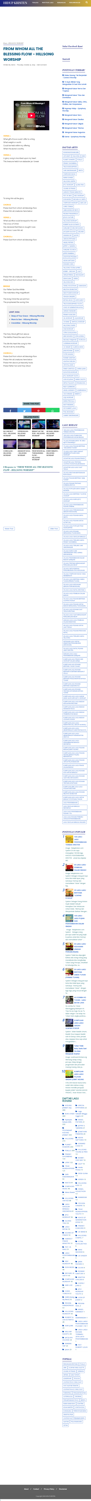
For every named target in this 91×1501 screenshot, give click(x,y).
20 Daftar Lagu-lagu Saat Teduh (72, 468)
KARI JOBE (66, 228)
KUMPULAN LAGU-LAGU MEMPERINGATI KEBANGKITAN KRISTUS (73, 735)
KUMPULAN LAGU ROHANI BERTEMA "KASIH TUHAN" (71, 665)
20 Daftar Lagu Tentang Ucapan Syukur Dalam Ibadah (74, 463)
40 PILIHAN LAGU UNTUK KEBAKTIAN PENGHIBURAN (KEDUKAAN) (72, 643)
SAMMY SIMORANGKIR (70, 415)
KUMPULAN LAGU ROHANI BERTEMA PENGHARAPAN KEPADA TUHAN (74, 678)
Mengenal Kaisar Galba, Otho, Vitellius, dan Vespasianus (74, 103)
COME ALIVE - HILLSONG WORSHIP (8, 453)
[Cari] (87, 2)
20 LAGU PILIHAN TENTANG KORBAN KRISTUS (72, 484)
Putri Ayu (82, 340)
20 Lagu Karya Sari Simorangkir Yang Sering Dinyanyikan (72, 552)
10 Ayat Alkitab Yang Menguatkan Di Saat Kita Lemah (74, 83)
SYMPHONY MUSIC (69, 174)
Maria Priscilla (68, 401)
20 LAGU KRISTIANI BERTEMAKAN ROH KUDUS (74, 473)
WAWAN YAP (67, 235)
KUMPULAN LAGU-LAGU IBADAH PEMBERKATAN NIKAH (73, 713)
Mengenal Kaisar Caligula (73, 123)
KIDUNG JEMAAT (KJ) (67, 1106)
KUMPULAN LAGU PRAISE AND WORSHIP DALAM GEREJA (73, 660)
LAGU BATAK (65, 1228)
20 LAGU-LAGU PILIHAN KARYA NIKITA (73, 516)
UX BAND (66, 322)
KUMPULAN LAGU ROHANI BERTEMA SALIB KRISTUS (71, 685)
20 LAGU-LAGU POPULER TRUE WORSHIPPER (73, 527)
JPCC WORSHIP (68, 185)
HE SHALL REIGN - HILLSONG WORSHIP (53, 433)
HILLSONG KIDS (68, 282)
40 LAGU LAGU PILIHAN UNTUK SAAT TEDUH (73, 626)
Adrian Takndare (69, 311)
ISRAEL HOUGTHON (69, 286)
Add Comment (42, 65)
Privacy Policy (49, 1489)
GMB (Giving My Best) (70, 210)
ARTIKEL (66, 1375)
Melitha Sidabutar (70, 289)
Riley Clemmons (69, 387)
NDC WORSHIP (79, 196)
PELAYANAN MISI (76, 1422)
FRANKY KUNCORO (69, 315)
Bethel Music (68, 300)
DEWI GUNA (67, 278)
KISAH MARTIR (68, 1407)
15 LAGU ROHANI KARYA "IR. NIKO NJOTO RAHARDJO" (74, 441)
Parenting (67, 1393)
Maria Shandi (68, 178)
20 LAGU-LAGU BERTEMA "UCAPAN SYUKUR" (74, 495)
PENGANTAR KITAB (79, 1393)
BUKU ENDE (70, 1114)
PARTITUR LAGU (47, 2)
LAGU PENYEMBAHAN (70, 803)
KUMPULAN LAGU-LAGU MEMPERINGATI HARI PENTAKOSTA (74, 729)
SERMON (81, 1371)
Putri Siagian (68, 354)
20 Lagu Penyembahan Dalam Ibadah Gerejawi (73, 559)
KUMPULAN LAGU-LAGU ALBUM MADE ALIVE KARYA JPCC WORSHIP (74, 697)
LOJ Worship (79, 318)
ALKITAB (66, 1422)
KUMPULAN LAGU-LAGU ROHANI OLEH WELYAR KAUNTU (74, 777)
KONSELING (67, 1411)
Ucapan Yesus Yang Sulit (72, 1382)
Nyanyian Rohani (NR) (71, 152)
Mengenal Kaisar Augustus (74, 132)
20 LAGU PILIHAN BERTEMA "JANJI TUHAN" (74, 479)
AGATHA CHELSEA (69, 361)
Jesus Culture (68, 217)
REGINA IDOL (81, 383)
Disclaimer (63, 1489)
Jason (76, 235)
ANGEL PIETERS (68, 242)
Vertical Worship (78, 322)
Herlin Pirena (68, 275)
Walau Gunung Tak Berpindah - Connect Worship (74, 76)
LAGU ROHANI (47, 8)
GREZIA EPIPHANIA (69, 239)
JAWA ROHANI (67, 351)
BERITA (83, 1400)
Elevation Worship (70, 372)
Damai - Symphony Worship (74, 136)
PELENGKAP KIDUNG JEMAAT (67, 1132)
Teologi (77, 1378)
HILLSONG (76, 156)
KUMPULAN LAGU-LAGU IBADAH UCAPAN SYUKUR (73, 718)
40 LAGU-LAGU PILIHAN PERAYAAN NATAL (74, 631)
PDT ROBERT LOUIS (69, 408)
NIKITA (81, 170)
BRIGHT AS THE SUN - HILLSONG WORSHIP (38, 433)
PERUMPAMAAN (74, 2)
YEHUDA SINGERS (69, 297)
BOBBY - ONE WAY (69, 271)
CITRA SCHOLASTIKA (70, 333)
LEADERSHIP (67, 1378)
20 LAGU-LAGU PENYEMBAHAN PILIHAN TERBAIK (73, 505)
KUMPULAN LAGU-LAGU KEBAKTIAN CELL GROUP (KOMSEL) (74, 724)
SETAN (65, 1425)
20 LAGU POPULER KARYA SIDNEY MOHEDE (74, 489)
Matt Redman (68, 405)
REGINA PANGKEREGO (70, 214)
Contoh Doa (79, 1407)
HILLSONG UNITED (69, 181)
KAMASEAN (82, 286)
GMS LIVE (83, 203)
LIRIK (67, 1162)
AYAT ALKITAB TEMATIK (70, 1386)
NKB (83, 156)
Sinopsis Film (68, 1414)
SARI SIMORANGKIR (69, 170)
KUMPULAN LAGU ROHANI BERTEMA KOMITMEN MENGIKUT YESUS (74, 671)
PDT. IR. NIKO (67, 196)
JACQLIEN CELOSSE (69, 232)
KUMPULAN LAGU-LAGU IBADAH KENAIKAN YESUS (73, 708)
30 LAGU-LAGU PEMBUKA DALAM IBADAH (74, 594)
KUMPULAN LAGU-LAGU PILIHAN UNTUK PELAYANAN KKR (73, 761)
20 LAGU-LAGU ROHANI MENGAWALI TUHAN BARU (72, 532)
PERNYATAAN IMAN (79, 1411)
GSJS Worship (68, 397)
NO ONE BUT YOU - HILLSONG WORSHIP (9, 433)
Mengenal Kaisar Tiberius (74, 128)
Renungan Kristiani (70, 1364)
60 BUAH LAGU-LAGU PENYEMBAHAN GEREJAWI (71, 655)
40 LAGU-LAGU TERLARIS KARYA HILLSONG (73, 637)
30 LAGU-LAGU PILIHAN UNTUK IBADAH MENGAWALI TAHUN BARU (74, 605)
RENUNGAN (61, 2)
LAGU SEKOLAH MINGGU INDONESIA (71, 807)
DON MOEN (67, 199)
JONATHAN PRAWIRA (70, 257)
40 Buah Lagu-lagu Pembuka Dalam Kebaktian (73, 621)
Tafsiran (78, 1396)
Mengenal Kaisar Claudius (74, 119)
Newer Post (9, 529)
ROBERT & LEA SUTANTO (71, 224)
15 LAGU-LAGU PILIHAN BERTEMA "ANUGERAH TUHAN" (74, 447)
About (26, 1489)
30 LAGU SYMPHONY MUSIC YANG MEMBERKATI (74, 575)
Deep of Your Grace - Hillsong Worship (27, 316)
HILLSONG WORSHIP (70, 221)
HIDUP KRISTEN (15, 3)
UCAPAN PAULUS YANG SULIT (73, 1389)
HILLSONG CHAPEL (69, 325)
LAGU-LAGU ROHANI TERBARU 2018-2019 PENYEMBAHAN (73, 818)
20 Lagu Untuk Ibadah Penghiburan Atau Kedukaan (74, 569)
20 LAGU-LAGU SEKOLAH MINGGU (74, 537)
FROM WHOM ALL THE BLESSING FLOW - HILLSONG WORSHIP (38, 455)
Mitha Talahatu (69, 383)
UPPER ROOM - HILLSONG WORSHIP (23, 433)
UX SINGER (67, 347)
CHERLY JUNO (81, 369)
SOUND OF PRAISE (69, 188)
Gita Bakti (67, 156)
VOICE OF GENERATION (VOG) (73, 307)
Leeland (81, 232)
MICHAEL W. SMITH (79, 199)
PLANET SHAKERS (69, 160)
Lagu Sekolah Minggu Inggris (74, 822)
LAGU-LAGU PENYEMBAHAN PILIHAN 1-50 (72, 812)
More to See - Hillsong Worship (24, 319)
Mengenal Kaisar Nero (72, 115)
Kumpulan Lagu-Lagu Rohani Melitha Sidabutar (74, 793)
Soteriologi (67, 1396)
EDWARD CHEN (68, 264)
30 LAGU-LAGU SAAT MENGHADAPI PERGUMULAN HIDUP (74, 616)
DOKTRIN (80, 1404)
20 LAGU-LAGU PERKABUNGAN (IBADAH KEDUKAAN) (73, 511)
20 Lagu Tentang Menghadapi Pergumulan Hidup (74, 564)
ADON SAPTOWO (69, 260)
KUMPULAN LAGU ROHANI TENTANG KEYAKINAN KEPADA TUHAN (73, 691)
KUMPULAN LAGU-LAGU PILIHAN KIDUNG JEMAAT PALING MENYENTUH (73, 754)
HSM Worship (68, 329)
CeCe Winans (67, 394)
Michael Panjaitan (69, 340)
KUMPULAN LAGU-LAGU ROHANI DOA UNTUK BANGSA (74, 771)
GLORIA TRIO (79, 185)
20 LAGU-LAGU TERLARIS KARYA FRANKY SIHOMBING (73, 541)
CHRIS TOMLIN (68, 206)
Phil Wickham (68, 412)
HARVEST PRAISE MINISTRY (72, 192)
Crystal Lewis (68, 365)
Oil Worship (67, 318)
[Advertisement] (45, 23)
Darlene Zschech (69, 250)
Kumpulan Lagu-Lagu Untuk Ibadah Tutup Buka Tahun (73, 798)
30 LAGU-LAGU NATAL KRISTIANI (73, 590)
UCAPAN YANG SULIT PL (76, 1368)
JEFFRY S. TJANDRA (69, 246)
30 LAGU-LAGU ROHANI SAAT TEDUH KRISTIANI (72, 610)
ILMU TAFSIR (75, 1375)
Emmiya (77, 394)
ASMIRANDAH (81, 390)
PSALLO (79, 160)
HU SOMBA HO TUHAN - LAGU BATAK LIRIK (80, 1000)
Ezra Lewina (79, 336)
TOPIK (34, 8)
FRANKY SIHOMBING (70, 163)
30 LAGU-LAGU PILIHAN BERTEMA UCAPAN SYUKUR (74, 600)
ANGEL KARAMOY (69, 390)
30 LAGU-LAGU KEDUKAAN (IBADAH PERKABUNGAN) (72, 585)
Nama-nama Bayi (69, 1404)
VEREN (75, 278)
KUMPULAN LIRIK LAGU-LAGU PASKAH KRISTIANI (72, 787)
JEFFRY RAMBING (68, 253)
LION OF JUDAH (68, 379)
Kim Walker (79, 275)
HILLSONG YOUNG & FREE (71, 268)
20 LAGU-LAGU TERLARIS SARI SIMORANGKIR (73, 546)
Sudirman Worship (70, 343)
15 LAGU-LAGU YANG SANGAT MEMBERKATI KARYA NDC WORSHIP (73, 453)
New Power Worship (71, 293)
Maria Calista (80, 379)
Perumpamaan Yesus (71, 1400)
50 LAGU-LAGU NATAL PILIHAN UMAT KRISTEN (73, 649)
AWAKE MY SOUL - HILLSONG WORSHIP (24, 453)
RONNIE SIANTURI (69, 358)
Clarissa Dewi (78, 347)
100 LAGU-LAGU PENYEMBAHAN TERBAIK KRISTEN (73, 431)
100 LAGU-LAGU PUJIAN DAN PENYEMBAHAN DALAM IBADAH (73, 436)
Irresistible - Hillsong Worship (24, 323)
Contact (36, 1489)
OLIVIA (77, 351)
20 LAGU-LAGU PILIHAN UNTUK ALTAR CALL (73, 521)
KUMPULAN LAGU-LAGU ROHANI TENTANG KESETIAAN (74, 782)
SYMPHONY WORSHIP (70, 203)
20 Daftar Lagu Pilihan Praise (74, 458)
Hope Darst (79, 300)
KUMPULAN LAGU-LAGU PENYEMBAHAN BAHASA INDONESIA (71, 742)
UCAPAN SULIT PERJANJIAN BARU (74, 1418)
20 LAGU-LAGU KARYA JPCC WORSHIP (72, 500)
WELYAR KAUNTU (77, 228)
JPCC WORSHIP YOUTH (70, 376)
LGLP (79, 271)
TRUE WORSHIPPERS (70, 167)
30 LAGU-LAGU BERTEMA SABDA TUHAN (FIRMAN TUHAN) (73, 580)
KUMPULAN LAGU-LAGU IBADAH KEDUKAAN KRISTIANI (73, 702)
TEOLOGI (35, 2)
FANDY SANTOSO (69, 369)
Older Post (54, 529)
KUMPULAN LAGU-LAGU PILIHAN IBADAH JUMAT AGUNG (73, 748)
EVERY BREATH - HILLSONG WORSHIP (52, 453)
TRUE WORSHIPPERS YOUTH (72, 304)
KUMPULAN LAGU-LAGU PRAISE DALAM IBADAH (73, 766)
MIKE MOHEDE (68, 336)
